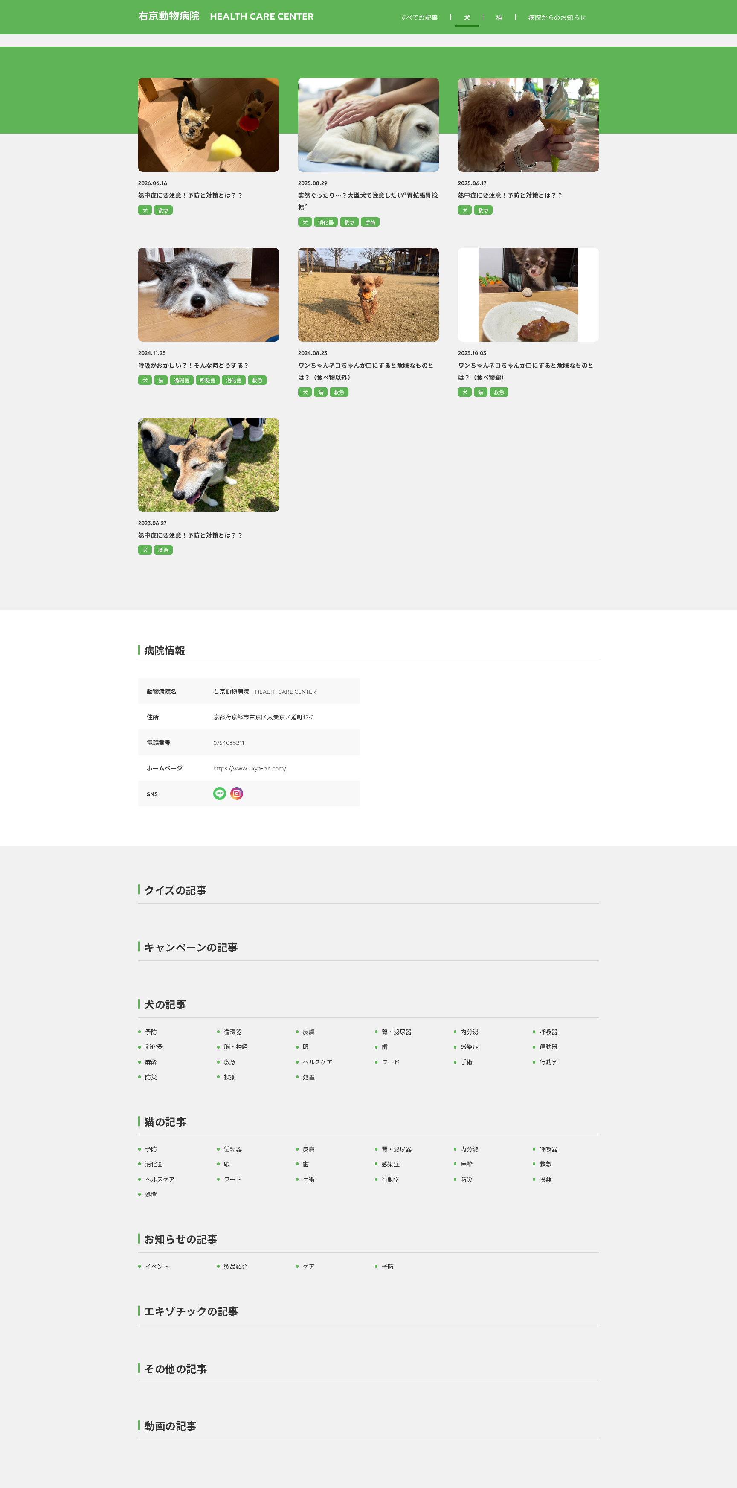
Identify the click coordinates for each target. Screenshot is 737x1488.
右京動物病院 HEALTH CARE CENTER (226, 15)
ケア (309, 1266)
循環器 (181, 380)
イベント (157, 1266)
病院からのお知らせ (557, 17)
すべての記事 (419, 17)
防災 (151, 1076)
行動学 (548, 1062)
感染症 (470, 1046)
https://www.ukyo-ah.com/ (249, 768)
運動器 (548, 1046)
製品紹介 (236, 1266)
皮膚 (309, 1031)
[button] (368, 892)
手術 (370, 222)
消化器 (326, 222)
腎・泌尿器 (397, 1031)
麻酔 (151, 1062)
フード (391, 1062)
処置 (309, 1076)
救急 (163, 210)
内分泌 (470, 1031)
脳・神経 (236, 1046)
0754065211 (228, 742)
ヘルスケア (318, 1062)
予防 (151, 1031)
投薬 (230, 1076)
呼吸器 (207, 380)
